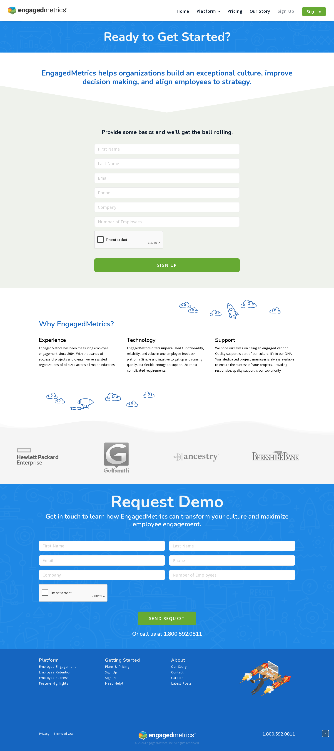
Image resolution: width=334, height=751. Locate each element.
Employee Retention (55, 672)
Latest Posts (181, 683)
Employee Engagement (57, 666)
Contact (177, 672)
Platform (206, 11)
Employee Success (54, 677)
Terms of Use (63, 733)
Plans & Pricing (117, 666)
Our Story (260, 11)
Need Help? (114, 683)
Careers (177, 677)
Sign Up (286, 11)
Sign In (110, 677)
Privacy (44, 733)
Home (183, 11)
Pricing (234, 11)
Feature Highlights (53, 683)
